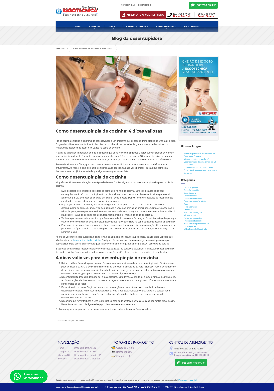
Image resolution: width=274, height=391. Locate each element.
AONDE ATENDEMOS (166, 26)
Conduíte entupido (191, 190)
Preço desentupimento (193, 221)
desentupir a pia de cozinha (87, 240)
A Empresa (63, 351)
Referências (128, 5)
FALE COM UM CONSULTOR (193, 363)
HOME (77, 26)
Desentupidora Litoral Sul (87, 358)
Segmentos (144, 5)
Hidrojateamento (190, 207)
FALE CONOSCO (192, 26)
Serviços (62, 358)
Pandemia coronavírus (193, 218)
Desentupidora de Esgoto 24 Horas (189, 387)
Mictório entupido (191, 215)
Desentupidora (190, 193)
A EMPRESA (94, 26)
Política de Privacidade (188, 380)
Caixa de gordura (191, 187)
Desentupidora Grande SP (87, 355)
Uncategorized (190, 226)
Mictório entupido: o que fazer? (196, 159)
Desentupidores (190, 196)
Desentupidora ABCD (85, 348)
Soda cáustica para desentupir (196, 223)
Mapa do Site (64, 355)
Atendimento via (33, 376)
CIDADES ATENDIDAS (137, 26)
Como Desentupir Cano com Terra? (198, 167)
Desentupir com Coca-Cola (195, 201)
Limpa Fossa (189, 210)
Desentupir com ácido (193, 198)
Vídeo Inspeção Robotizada (195, 229)
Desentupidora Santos (85, 351)
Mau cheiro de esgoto (193, 212)
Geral (186, 204)
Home (61, 348)
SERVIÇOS (113, 26)
